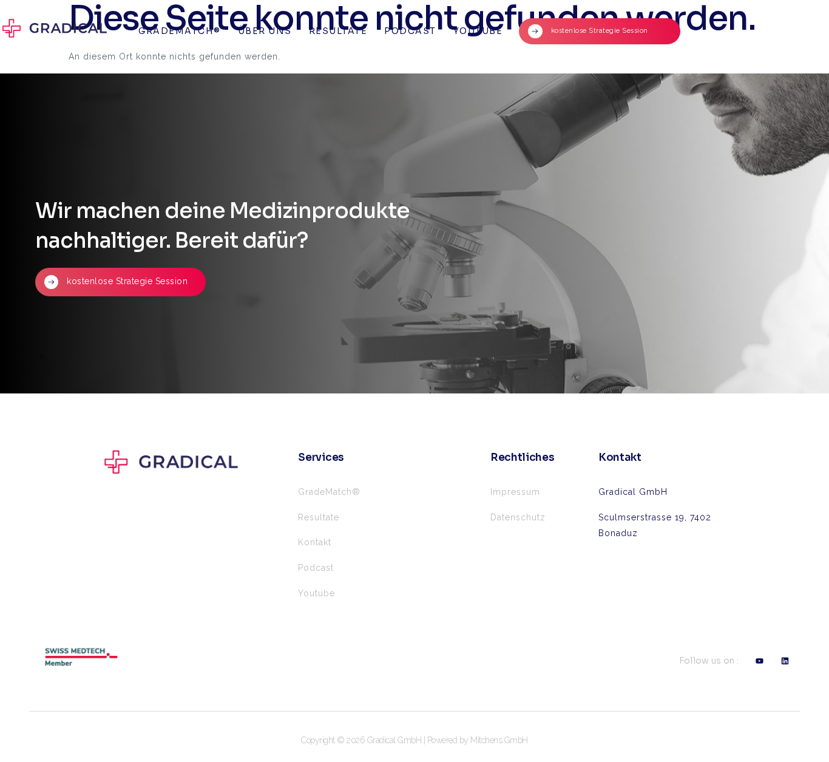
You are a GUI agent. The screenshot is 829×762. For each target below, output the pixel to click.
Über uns (265, 31)
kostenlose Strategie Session (532, 31)
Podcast (410, 31)
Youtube (478, 31)
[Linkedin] (785, 661)
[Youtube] (759, 661)
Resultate (338, 31)
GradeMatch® (179, 31)
